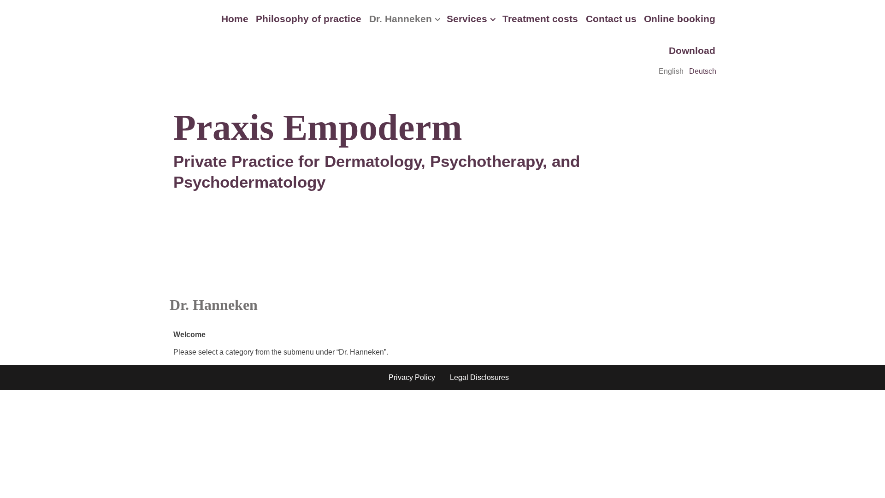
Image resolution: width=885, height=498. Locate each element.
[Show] (438, 21)
